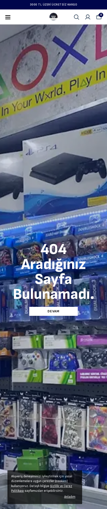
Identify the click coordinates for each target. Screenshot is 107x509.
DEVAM (53, 311)
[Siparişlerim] (88, 17)
